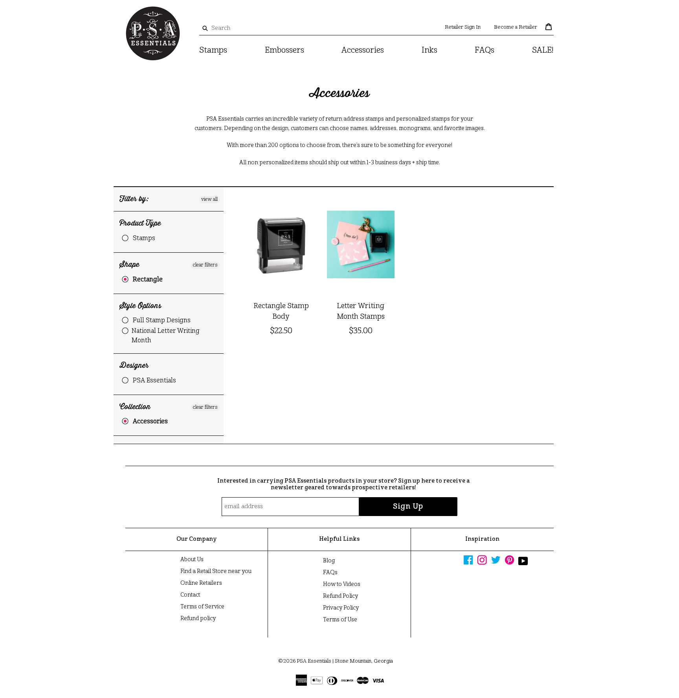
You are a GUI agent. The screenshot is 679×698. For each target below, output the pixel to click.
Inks (429, 51)
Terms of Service (202, 607)
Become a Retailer (515, 27)
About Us (192, 559)
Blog (329, 561)
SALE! (543, 51)
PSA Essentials (154, 381)
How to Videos (341, 584)
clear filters (205, 265)
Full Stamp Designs (162, 321)
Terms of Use (340, 620)
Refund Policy (340, 596)
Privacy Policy (341, 608)
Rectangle (148, 280)
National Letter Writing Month (166, 336)
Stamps (213, 51)
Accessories (362, 51)
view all (209, 199)
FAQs (484, 51)
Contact (190, 595)
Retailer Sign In (463, 27)
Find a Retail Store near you (215, 571)
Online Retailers (201, 583)
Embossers (284, 51)
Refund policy (198, 618)
